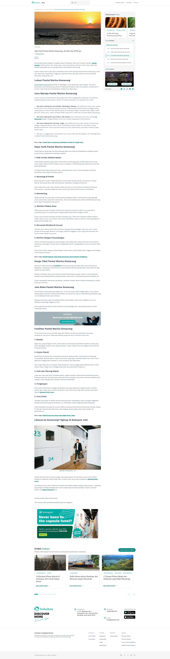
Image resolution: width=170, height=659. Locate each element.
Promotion (92, 639)
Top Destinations (41, 573)
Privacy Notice (126, 639)
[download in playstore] (130, 612)
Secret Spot (118, 573)
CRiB (101, 642)
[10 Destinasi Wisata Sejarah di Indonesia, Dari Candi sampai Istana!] (50, 563)
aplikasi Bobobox (48, 490)
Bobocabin (103, 639)
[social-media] (121, 89)
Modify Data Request (128, 645)
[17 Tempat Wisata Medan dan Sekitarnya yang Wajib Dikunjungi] (117, 563)
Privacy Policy (126, 636)
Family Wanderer (127, 573)
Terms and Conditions (129, 642)
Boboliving (103, 645)
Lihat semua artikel (127, 550)
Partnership (114, 636)
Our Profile (92, 636)
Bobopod (102, 636)
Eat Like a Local (121, 30)
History (49, 573)
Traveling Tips (110, 30)
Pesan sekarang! (112, 84)
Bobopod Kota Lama (47, 392)
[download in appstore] (130, 617)
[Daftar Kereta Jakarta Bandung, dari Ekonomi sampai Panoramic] (84, 563)
